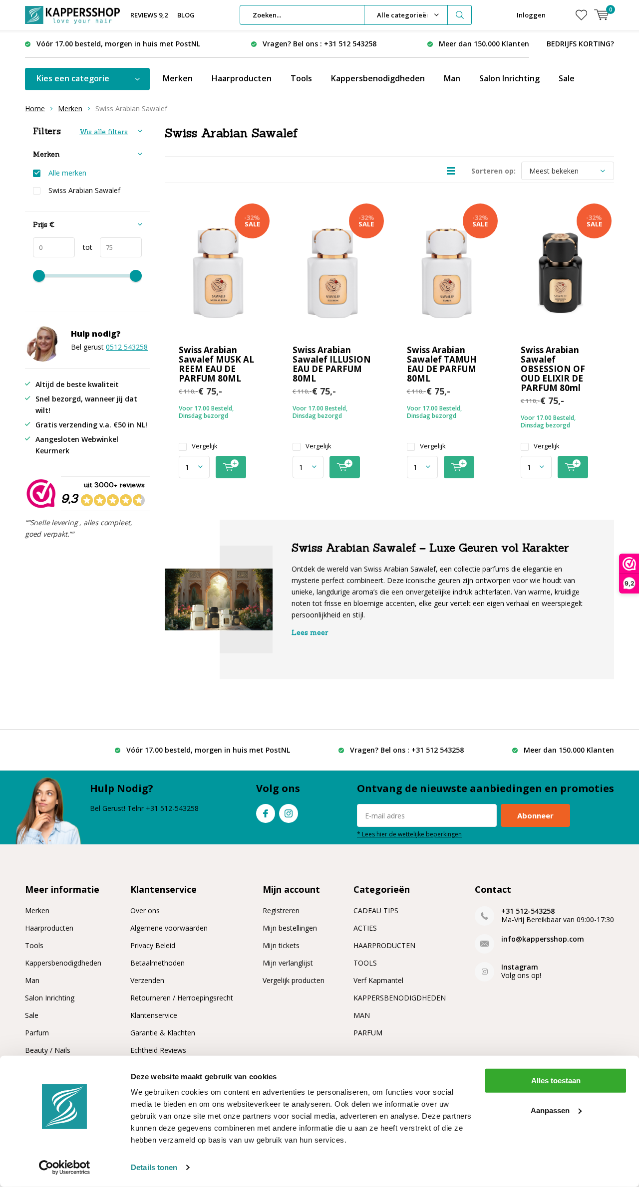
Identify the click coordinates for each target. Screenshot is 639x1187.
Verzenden (147, 980)
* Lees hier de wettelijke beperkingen (409, 834)
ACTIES (365, 928)
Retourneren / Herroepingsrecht (181, 997)
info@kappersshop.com (542, 939)
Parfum (37, 1032)
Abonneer (535, 815)
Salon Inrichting (509, 78)
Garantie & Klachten (162, 1032)
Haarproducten (242, 78)
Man (452, 78)
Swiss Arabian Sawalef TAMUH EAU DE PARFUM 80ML (442, 364)
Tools (301, 78)
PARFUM (367, 1032)
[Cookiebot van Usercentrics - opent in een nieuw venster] (64, 1167)
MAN (361, 1015)
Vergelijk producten (293, 980)
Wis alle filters (103, 131)
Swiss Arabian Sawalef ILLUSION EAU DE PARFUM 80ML (332, 364)
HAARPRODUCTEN (384, 945)
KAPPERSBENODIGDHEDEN (399, 997)
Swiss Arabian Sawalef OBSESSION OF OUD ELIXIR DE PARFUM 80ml (553, 369)
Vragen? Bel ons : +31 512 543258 (319, 43)
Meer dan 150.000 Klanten (484, 43)
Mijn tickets (281, 945)
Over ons (145, 910)
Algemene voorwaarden (169, 928)
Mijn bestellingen (290, 928)
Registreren (281, 910)
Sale (567, 78)
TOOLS (365, 963)
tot (83, 247)
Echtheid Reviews (158, 1050)
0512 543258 (127, 347)
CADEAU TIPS (375, 910)
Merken (178, 78)
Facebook (265, 813)
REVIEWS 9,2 (149, 14)
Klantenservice (153, 1015)
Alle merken (67, 173)
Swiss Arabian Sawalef (84, 190)
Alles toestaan (556, 1080)
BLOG (186, 14)
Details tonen (154, 1167)
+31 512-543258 (528, 911)
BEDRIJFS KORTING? (580, 43)
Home (35, 108)
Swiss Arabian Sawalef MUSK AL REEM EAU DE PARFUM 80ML (216, 364)
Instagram (288, 813)
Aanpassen (550, 1110)
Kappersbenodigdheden (378, 78)
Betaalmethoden (157, 963)
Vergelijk (205, 446)
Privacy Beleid (152, 945)
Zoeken (460, 15)
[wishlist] (581, 15)
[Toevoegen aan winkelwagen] (231, 467)
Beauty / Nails (47, 1050)
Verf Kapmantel (378, 980)
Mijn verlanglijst (288, 963)
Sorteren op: (493, 171)
